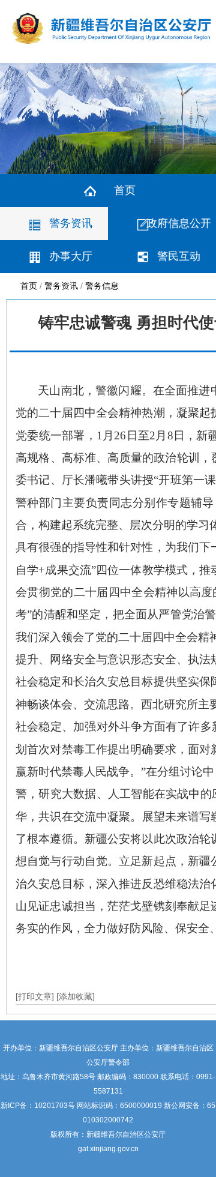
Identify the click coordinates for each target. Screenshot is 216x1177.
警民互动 (178, 256)
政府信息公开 (178, 223)
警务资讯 (70, 223)
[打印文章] (36, 996)
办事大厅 (70, 256)
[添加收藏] (75, 996)
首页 (125, 190)
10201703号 (54, 1105)
